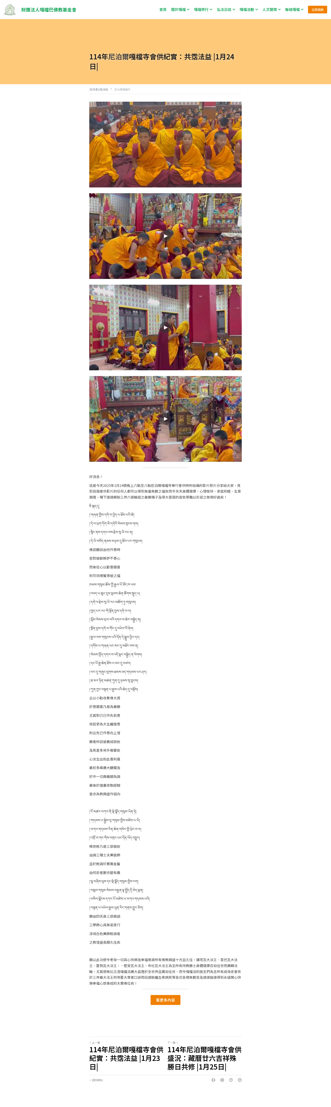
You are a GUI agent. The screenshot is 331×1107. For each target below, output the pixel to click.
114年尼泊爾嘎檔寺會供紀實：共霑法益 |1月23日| (126, 1058)
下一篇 (171, 1042)
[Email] (240, 1080)
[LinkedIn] (231, 1080)
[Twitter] (222, 1080)
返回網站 (97, 1080)
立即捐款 (317, 9)
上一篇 (96, 1042)
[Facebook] (213, 1080)
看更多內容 (165, 1000)
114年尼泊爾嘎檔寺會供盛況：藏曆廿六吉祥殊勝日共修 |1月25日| (204, 1058)
